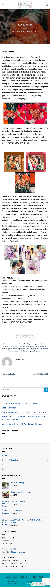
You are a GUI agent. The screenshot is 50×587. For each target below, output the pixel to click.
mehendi (16, 349)
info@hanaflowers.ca (16, 552)
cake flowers (8, 346)
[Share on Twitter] (25, 336)
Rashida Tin (34, 31)
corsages (22, 346)
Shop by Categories (10, 460)
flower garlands (36, 346)
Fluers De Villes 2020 (39, 374)
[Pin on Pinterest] (29, 336)
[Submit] (46, 390)
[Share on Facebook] (21, 336)
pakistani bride (24, 349)
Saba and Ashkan (9, 408)
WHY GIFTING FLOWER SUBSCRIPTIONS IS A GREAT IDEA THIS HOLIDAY (23, 418)
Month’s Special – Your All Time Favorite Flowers (22, 424)
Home (4, 455)
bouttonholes (42, 344)
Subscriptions (7, 465)
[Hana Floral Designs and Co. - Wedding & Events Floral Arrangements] (25, 5)
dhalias (28, 346)
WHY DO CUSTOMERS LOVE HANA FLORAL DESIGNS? (24, 412)
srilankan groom (25, 351)
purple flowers (34, 349)
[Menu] (3, 4)
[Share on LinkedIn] (33, 336)
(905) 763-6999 (14, 549)
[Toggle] (47, 460)
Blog (3, 469)
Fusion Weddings (25, 22)
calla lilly (15, 346)
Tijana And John (8, 374)
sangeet (16, 351)
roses (11, 351)
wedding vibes (35, 351)
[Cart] (47, 4)
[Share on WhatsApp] (16, 336)
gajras (10, 349)
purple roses (44, 349)
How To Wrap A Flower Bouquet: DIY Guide (19, 403)
